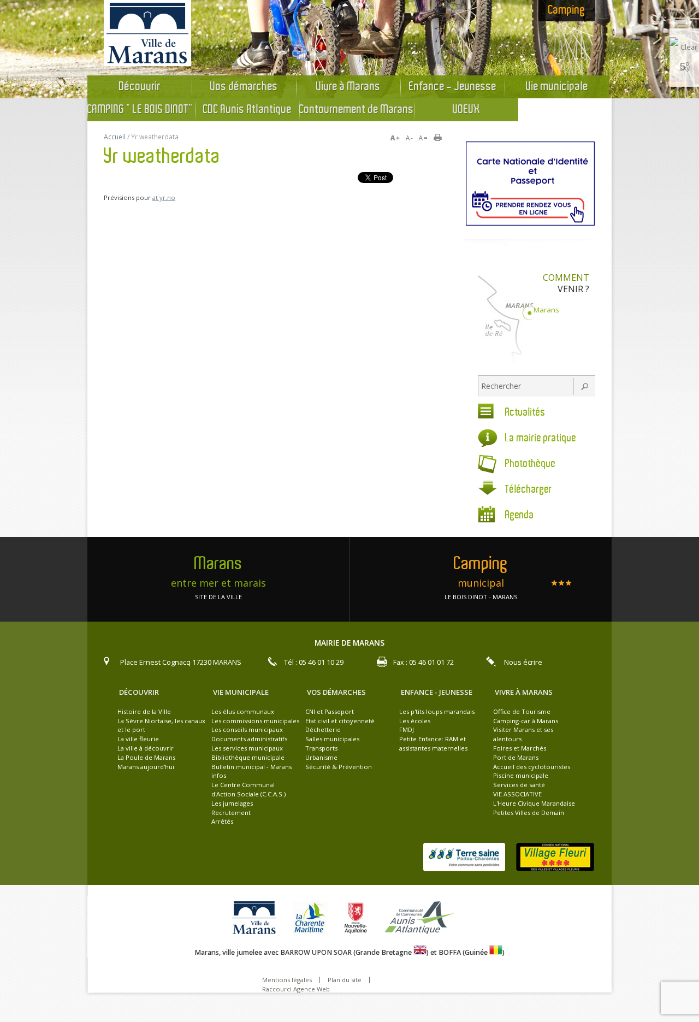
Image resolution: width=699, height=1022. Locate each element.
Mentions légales (287, 980)
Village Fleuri (555, 857)
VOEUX (466, 109)
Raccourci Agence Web (296, 989)
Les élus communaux (242, 711)
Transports (321, 748)
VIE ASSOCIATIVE (517, 794)
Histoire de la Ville (144, 711)
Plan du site (345, 980)
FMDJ (406, 729)
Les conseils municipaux (247, 729)
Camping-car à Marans (525, 721)
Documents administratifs (249, 739)
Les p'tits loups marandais (437, 711)
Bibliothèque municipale (248, 757)
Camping (566, 10)
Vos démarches (244, 86)
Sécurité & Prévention (338, 767)
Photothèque (530, 464)
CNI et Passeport (329, 711)
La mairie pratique (540, 438)
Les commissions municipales (255, 721)
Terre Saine (464, 857)
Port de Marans (515, 757)
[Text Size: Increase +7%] (397, 138)
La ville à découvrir (145, 748)
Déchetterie (323, 729)
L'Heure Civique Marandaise (534, 803)
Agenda (519, 515)
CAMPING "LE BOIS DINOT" (141, 109)
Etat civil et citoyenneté (340, 721)
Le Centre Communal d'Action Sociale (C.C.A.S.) (248, 789)
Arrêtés (222, 821)
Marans (546, 310)
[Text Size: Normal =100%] (423, 138)
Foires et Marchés (519, 748)
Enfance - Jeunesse (452, 86)
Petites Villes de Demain (528, 812)
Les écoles (414, 721)
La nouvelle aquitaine (358, 918)
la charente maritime (313, 918)
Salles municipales (332, 739)
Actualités (525, 412)
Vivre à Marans (348, 86)
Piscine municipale (520, 775)
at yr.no (163, 197)
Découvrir (140, 86)
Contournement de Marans (356, 109)
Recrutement (231, 812)
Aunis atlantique (421, 918)
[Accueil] (147, 63)
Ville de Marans (257, 918)
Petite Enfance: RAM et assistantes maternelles (433, 743)
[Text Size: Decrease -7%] (410, 138)
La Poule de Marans (146, 757)
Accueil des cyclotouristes (531, 767)
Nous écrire (523, 662)
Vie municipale (557, 86)
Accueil (115, 136)
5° (684, 66)
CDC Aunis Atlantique (247, 109)
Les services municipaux (247, 748)
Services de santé (519, 785)
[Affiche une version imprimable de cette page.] (441, 138)
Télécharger (528, 490)
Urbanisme (321, 757)
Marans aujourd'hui (145, 767)
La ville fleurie (138, 739)
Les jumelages (232, 803)
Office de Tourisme (521, 711)
